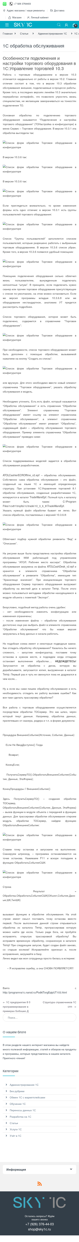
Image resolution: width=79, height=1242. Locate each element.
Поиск (59, 25)
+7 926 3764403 (22, 3)
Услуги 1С (16, 1129)
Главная (8, 33)
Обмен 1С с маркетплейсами (27, 1097)
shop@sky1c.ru (39, 1229)
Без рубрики (17, 1091)
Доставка (59, 10)
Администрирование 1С (52, 33)
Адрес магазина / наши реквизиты (26, 10)
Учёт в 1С (15, 1135)
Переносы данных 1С (23, 1110)
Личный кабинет (40, 17)
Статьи (24, 33)
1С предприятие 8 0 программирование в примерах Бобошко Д (16, 1006)
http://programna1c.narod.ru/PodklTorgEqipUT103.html (35, 992)
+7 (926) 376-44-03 (39, 1223)
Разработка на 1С (20, 1116)
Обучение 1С (18, 1104)
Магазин (16, 17)
